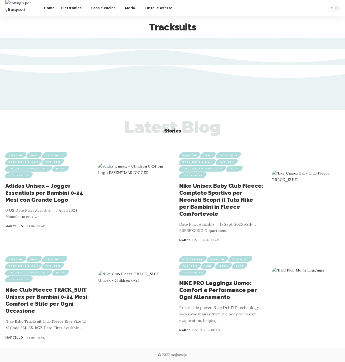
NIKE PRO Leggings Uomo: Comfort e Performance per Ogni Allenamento (218, 290)
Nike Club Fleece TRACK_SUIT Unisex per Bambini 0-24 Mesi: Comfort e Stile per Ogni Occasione (47, 300)
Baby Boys (55, 155)
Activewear (192, 259)
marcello (14, 226)
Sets (240, 265)
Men (208, 265)
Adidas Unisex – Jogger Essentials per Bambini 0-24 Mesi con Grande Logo (44, 193)
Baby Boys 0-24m (23, 162)
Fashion (53, 162)
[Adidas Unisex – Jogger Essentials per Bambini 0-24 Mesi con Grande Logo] (132, 190)
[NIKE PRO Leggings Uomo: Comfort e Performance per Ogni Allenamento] (306, 294)
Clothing (240, 259)
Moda (60, 168)
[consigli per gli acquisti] (20, 8)
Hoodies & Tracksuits (29, 168)
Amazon (16, 155)
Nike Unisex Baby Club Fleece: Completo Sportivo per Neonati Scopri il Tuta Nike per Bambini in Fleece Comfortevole (221, 200)
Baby (34, 155)
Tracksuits (19, 175)
